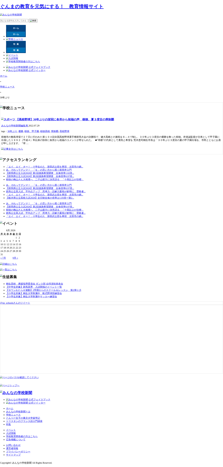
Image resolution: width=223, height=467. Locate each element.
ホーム (3, 76)
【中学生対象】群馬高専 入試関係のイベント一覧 (34, 287)
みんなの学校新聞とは (18, 411)
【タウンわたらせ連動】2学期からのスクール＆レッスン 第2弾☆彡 (43, 290)
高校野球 (64, 131)
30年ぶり (12, 131)
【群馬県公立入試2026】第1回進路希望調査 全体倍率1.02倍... (40, 173)
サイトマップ (13, 454)
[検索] (33, 20)
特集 (8, 424)
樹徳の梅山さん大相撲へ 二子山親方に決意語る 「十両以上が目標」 (45, 179)
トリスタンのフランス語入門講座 (24, 421)
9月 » (15, 258)
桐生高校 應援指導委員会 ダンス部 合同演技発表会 (34, 283)
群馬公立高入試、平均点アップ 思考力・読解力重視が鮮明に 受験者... (46, 191)
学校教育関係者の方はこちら (22, 436)
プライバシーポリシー (18, 451)
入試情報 (11, 433)
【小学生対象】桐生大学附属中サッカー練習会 (31, 296)
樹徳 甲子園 (31, 131)
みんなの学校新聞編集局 (15, 125)
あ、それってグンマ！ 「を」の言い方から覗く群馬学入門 (39, 170)
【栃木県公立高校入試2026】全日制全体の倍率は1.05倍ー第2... (40, 198)
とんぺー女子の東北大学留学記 (23, 418)
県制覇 (54, 131)
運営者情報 (12, 448)
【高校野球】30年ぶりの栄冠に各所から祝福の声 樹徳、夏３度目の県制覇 (64, 119)
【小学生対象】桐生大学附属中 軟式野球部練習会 (34, 293)
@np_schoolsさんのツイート (15, 303)
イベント (11, 430)
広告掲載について (15, 439)
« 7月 (3, 258)
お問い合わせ (13, 445)
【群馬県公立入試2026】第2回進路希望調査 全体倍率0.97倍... (40, 176)
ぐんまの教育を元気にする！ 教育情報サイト (52, 6)
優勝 (20, 131)
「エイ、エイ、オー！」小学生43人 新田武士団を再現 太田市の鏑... (44, 166)
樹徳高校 (45, 131)
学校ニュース (7, 86)
